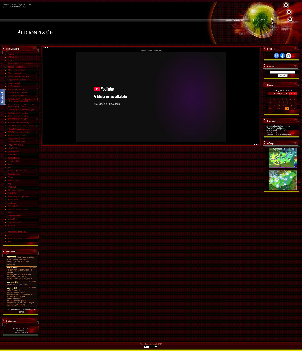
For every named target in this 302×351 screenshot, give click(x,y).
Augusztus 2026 (282, 90)
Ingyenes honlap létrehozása (278, 126)
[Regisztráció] (289, 12)
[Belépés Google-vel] (288, 55)
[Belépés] (290, 19)
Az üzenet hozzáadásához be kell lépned (21, 311)
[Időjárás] (283, 149)
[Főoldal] (286, 5)
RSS (24, 7)
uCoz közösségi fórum (275, 128)
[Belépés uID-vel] (276, 55)
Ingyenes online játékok (276, 130)
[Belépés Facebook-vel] (282, 55)
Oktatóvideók (271, 132)
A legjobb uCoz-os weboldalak (278, 134)
